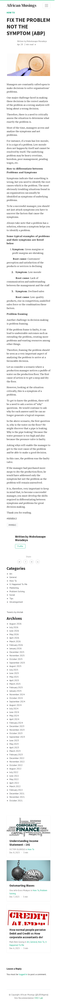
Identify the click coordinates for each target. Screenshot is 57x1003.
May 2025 (14, 676)
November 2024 (17, 694)
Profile (20, 546)
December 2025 (16, 652)
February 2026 (16, 645)
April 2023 (14, 747)
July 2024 (13, 708)
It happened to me (18, 584)
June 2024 (14, 712)
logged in (23, 974)
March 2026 (15, 641)
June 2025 (14, 673)
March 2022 (15, 786)
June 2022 (14, 775)
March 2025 (15, 683)
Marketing (14, 587)
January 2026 (15, 648)
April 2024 (14, 719)
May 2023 (14, 743)
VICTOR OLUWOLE (17, 849)
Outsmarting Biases (21, 885)
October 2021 (16, 800)
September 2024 (17, 701)
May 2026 (14, 634)
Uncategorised (16, 601)
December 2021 (16, 793)
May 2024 (14, 715)
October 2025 (16, 659)
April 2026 (14, 637)
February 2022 (16, 789)
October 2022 (16, 765)
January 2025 (15, 690)
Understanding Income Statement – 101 (23, 842)
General (13, 577)
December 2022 (16, 758)
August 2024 (15, 705)
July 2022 (13, 772)
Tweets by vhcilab (15, 612)
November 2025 (17, 655)
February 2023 (16, 754)
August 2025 (15, 666)
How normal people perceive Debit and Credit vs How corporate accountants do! (27, 933)
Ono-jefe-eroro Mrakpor (20, 890)
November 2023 (17, 729)
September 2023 (17, 736)
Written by (32, 41)
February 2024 (16, 722)
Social (12, 594)
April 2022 (14, 782)
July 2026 (13, 627)
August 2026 (15, 623)
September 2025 (17, 662)
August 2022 (15, 768)
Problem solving (17, 591)
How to (11, 12)
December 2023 (16, 726)
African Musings (21, 5)
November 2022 (17, 761)
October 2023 (16, 733)
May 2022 (14, 779)
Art (10, 573)
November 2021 (17, 797)
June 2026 (14, 630)
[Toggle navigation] (46, 5)
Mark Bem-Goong (17, 942)
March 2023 (15, 751)
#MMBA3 (12, 525)
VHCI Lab (38, 998)
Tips (11, 598)
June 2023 (14, 740)
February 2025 (16, 687)
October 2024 (16, 698)
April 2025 (14, 680)
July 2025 (13, 669)
